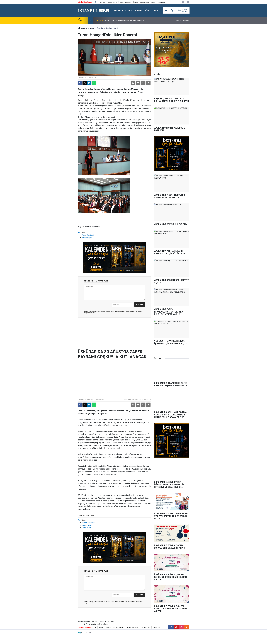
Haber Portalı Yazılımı (88, 633)
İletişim (108, 627)
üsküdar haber (87, 525)
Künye (153, 2)
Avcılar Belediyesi (88, 235)
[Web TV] (183, 2)
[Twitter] (84, 83)
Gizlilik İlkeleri (146, 627)
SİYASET (128, 10)
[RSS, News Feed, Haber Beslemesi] (186, 627)
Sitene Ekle (156, 627)
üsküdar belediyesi (88, 523)
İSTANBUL (138, 10)
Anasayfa (83, 28)
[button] (138, 83)
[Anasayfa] (95, 2)
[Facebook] (80, 83)
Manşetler (102, 2)
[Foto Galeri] (188, 2)
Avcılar (92, 28)
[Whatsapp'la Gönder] (94, 83)
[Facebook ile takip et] (171, 627)
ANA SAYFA (118, 10)
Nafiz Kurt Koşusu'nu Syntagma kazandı (119, 20)
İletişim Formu (162, 2)
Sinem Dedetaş (87, 528)
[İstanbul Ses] (93, 10)
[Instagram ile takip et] (181, 627)
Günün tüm (182, 20)
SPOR (156, 10)
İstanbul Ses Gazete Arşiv (141, 2)
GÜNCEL (148, 10)
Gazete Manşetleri (125, 2)
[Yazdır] (133, 83)
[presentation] (85, 20)
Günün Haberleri (112, 2)
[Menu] (166, 11)
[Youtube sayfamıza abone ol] (176, 627)
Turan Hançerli (87, 238)
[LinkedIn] (89, 83)
